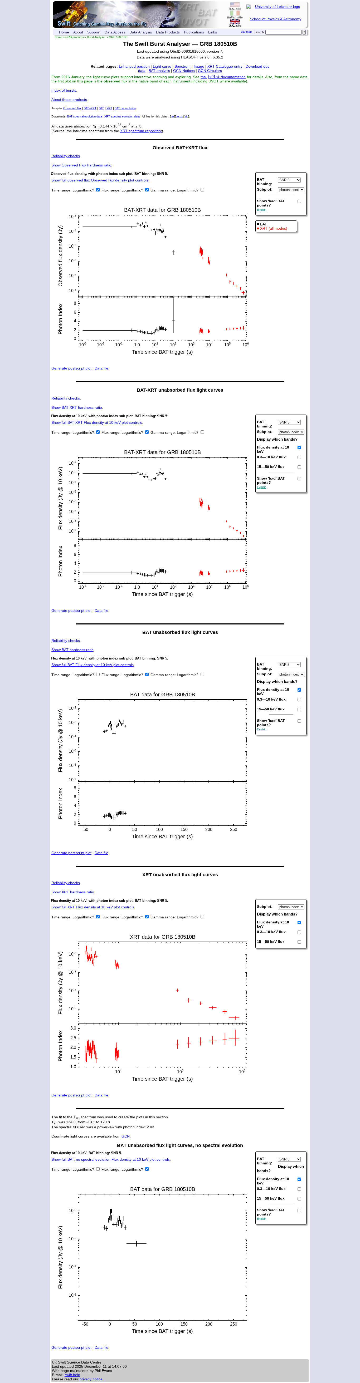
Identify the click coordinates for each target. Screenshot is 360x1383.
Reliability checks (65, 156)
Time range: (61, 190)
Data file (101, 368)
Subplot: (265, 189)
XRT (109, 108)
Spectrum (182, 66)
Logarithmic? (83, 190)
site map (246, 31)
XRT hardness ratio (72, 892)
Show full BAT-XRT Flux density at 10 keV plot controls (96, 422)
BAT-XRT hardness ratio (76, 407)
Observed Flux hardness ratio (81, 165)
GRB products (74, 37)
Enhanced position (134, 66)
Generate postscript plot (71, 368)
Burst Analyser (96, 37)
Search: (260, 32)
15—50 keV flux (271, 467)
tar (172, 116)
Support (93, 32)
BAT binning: (264, 182)
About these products (69, 99)
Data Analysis (140, 32)
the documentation (223, 77)
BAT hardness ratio (72, 650)
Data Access (115, 32)
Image (199, 66)
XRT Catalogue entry (224, 66)
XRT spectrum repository (141, 131)
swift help (72, 1375)
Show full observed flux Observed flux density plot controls (99, 180)
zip (186, 116)
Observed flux (72, 108)
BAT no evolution (125, 108)
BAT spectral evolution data (84, 116)
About (78, 32)
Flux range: (111, 190)
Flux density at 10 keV (273, 449)
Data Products (168, 32)
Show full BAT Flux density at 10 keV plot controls (92, 665)
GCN (125, 1136)
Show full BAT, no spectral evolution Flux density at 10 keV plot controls (110, 1159)
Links (212, 32)
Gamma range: (163, 190)
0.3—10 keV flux (271, 457)
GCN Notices (184, 70)
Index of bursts (63, 90)
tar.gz (179, 116)
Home (64, 32)
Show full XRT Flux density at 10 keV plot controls (92, 907)
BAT (101, 108)
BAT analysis (159, 70)
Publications (194, 32)
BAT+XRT (90, 108)
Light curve (162, 66)
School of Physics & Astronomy (275, 19)
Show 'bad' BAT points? (271, 203)
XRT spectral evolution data (122, 116)
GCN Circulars (210, 70)
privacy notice (91, 1379)
